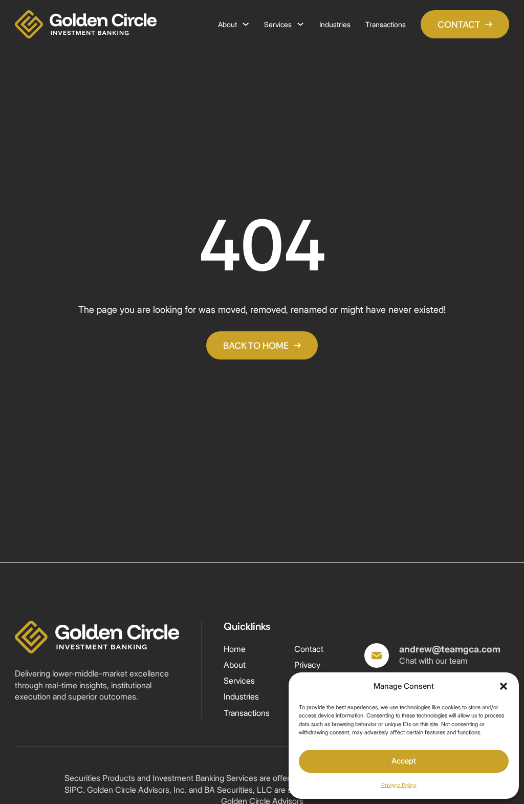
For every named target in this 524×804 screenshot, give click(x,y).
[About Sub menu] (245, 24)
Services (278, 24)
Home (235, 649)
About (227, 24)
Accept (403, 761)
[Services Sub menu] (300, 24)
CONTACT (459, 24)
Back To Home (256, 345)
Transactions (385, 24)
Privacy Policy (399, 785)
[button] (503, 686)
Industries (335, 24)
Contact (308, 649)
